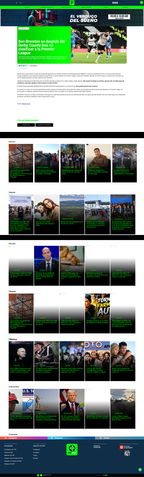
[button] (1, 17)
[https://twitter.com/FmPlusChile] (100, 438)
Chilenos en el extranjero (44, 124)
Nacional (42, 270)
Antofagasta (119, 219)
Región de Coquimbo (43, 167)
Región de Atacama (120, 167)
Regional (93, 219)
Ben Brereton (26, 124)
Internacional (17, 413)
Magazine (16, 167)
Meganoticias (26, 104)
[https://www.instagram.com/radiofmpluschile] (5, 438)
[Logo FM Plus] (72, 3)
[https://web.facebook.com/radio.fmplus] (52, 438)
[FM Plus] (16, 4)
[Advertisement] (72, 134)
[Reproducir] (141, 2)
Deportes (24, 28)
